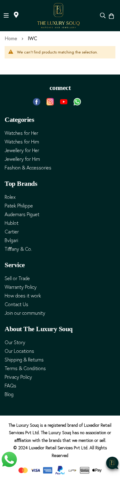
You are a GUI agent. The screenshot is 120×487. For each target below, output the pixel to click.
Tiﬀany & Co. (18, 249)
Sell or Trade (17, 278)
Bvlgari (11, 240)
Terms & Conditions (25, 368)
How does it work (23, 296)
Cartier (12, 232)
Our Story (15, 342)
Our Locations (19, 351)
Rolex (10, 197)
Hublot (11, 223)
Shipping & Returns (24, 360)
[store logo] (58, 15)
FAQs (10, 386)
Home (12, 38)
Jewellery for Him (22, 159)
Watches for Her (21, 133)
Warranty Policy (21, 287)
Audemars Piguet (22, 214)
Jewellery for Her (22, 150)
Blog (9, 394)
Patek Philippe (19, 206)
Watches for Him (22, 142)
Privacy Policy (18, 377)
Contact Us (16, 304)
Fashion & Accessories (28, 168)
